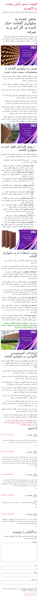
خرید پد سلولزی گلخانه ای (20, 420)
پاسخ (36, 444)
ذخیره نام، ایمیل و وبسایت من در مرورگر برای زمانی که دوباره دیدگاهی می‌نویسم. (19, 589)
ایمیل (35, 572)
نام (36, 565)
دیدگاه (34, 542)
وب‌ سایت (34, 579)
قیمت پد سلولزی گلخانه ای (16, 422)
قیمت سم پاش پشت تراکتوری (21, 5)
